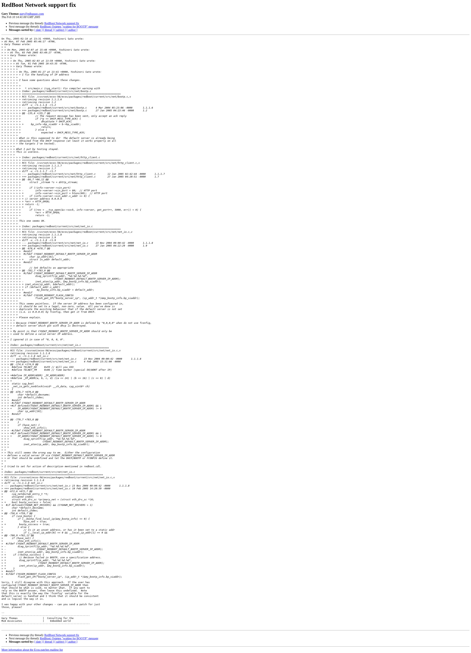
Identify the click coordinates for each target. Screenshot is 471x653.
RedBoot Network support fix (61, 23)
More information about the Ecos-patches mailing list (32, 649)
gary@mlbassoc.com (32, 13)
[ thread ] (48, 29)
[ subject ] (60, 29)
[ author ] (72, 29)
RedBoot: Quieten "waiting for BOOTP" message (69, 26)
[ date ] (38, 29)
